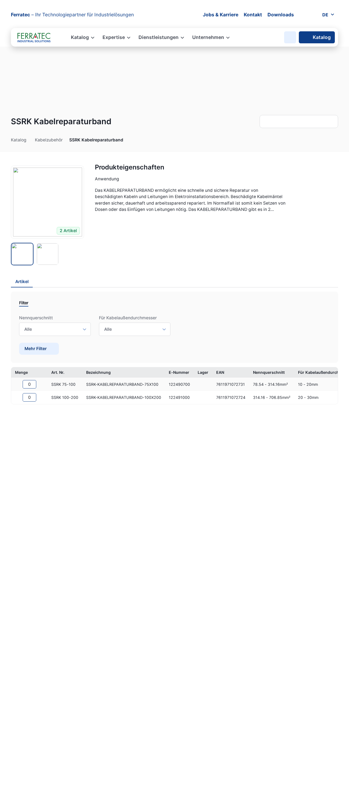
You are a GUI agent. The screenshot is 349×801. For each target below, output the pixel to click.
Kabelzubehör (49, 139)
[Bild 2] (47, 254)
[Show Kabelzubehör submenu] (66, 140)
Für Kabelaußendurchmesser (128, 317)
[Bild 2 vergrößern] (47, 202)
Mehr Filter (36, 348)
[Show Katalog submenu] (29, 140)
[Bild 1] (22, 254)
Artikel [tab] (22, 281)
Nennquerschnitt (36, 317)
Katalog (322, 37)
